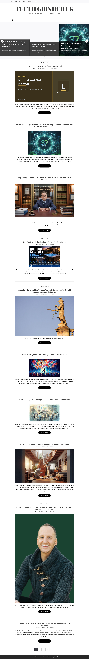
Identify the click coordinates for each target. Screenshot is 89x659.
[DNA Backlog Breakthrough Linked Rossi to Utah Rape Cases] (44, 412)
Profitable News (51, 182)
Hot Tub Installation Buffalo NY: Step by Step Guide (44, 242)
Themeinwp (57, 657)
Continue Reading (44, 112)
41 (47, 649)
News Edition (51, 128)
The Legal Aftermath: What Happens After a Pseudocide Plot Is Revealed (44, 624)
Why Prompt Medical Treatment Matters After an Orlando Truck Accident (44, 178)
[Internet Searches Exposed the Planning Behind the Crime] (44, 465)
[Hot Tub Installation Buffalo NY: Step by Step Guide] (44, 256)
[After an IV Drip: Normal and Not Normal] (44, 86)
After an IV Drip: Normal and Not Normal (44, 66)
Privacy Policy (30, 1)
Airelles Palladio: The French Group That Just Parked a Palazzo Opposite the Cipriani (73, 44)
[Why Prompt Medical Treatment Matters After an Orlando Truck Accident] (44, 200)
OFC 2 (35, 1)
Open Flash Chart (14, 1)
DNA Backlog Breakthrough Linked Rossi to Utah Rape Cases (44, 399)
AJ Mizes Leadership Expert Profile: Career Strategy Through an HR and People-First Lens (44, 508)
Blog (47, 62)
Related (47, 120)
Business (47, 174)
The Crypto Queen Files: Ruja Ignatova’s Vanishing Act (44, 354)
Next (52, 649)
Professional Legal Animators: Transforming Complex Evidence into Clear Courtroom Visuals (44, 45)
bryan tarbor (51, 294)
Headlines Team (49, 68)
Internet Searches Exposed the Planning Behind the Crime (44, 444)
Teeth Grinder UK (44, 8)
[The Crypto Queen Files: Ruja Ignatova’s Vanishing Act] (44, 367)
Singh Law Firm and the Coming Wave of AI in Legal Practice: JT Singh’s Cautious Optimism (44, 291)
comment (55, 68)
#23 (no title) (22, 1)
